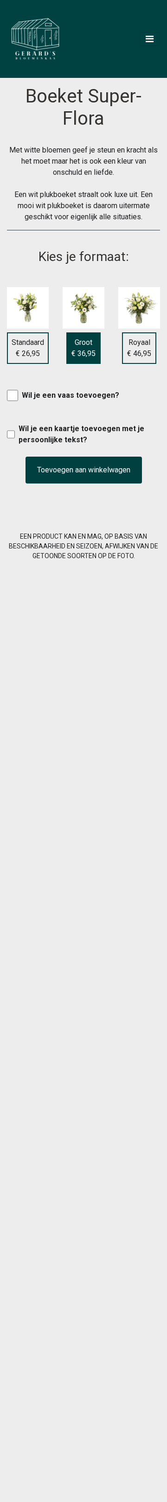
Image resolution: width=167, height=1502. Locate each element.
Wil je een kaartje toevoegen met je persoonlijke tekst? (81, 434)
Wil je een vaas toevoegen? (70, 395)
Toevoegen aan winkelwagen (83, 469)
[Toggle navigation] (150, 39)
